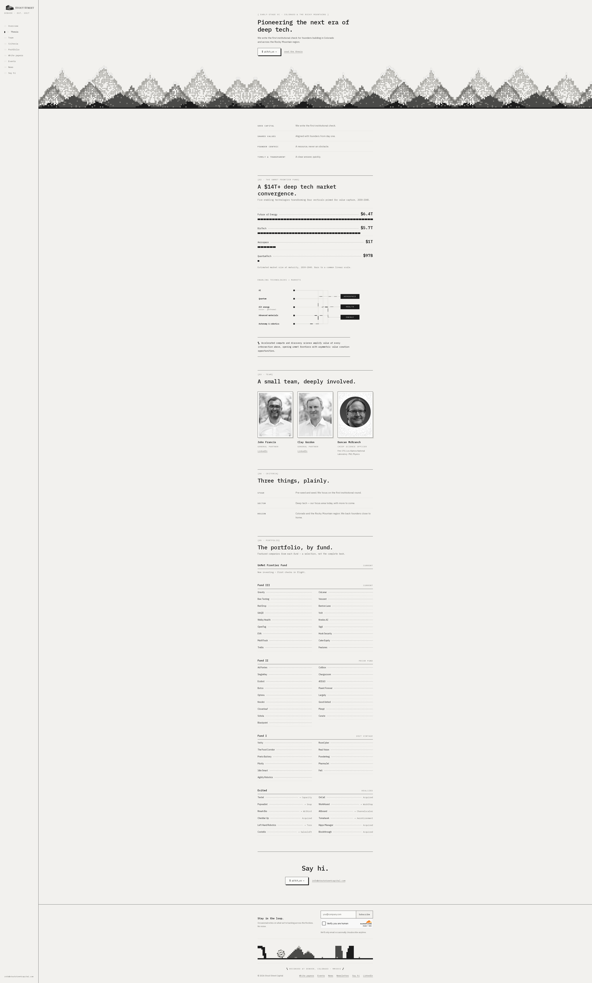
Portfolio (11, 49)
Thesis (12, 32)
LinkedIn (262, 451)
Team (8, 37)
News (8, 67)
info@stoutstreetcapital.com (18, 976)
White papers (13, 55)
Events (10, 61)
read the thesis (293, 51)
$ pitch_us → (269, 51)
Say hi (10, 73)
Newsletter (343, 975)
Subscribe (364, 914)
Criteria (11, 43)
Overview (11, 26)
